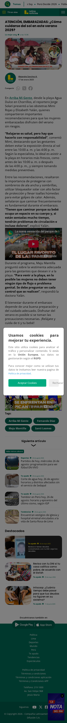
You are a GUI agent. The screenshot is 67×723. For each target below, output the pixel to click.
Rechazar (56, 383)
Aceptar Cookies (27, 383)
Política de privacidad (19, 373)
